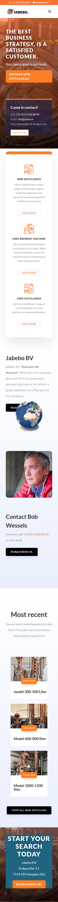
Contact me (20, 132)
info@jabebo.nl (25, 119)
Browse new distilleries (19, 76)
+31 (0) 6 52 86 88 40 (20, 2)
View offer (29, 213)
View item (29, 681)
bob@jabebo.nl (22, 551)
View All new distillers (29, 810)
